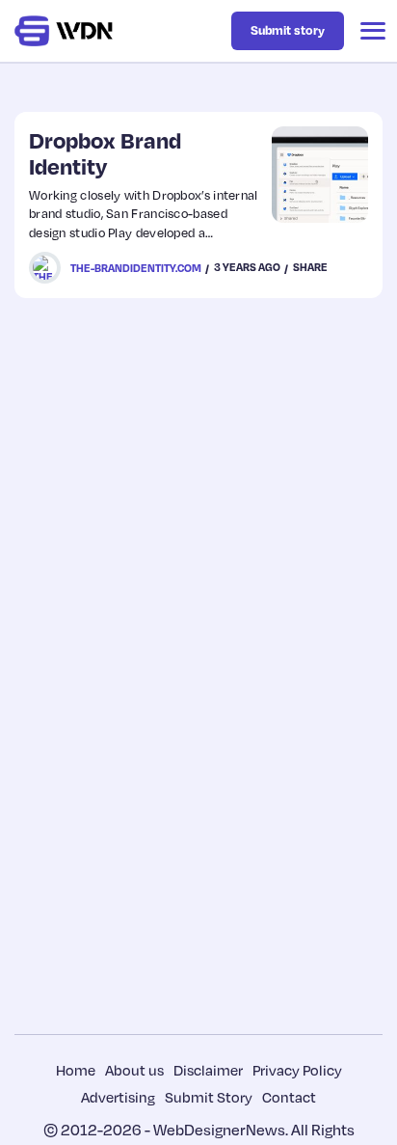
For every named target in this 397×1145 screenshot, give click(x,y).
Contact (289, 1096)
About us (134, 1069)
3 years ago (247, 267)
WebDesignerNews (219, 1129)
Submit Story (208, 1096)
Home (75, 1069)
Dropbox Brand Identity (105, 152)
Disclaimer (208, 1069)
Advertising (118, 1096)
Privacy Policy (297, 1069)
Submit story (288, 30)
